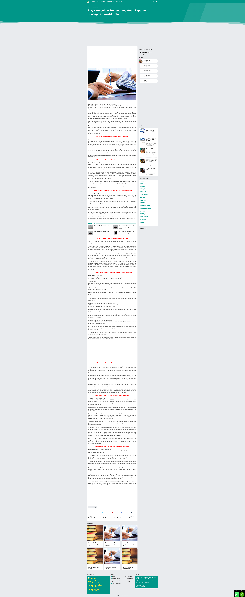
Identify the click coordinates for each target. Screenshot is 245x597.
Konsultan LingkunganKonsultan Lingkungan (116, 580)
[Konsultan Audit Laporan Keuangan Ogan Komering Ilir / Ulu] (129, 533)
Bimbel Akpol (109, 1)
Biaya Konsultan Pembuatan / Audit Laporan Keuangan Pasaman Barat (99, 518)
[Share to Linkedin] (122, 512)
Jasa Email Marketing (129, 576)
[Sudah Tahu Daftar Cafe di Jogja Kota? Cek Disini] (142, 161)
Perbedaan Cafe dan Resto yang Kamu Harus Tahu (151, 150)
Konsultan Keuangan (93, 507)
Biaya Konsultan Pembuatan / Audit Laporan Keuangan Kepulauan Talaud (127, 232)
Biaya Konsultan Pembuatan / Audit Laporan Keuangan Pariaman (111, 567)
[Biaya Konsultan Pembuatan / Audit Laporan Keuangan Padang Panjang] (129, 556)
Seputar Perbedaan (128, 581)
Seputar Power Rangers (116, 583)
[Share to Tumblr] (131, 512)
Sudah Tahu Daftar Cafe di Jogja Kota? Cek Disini (151, 160)
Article (113, 576)
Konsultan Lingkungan (129, 578)
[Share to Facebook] (93, 512)
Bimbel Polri (118, 1)
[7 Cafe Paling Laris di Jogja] (142, 170)
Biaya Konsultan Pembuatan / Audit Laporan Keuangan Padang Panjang (128, 567)
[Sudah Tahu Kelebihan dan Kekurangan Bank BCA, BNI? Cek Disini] (142, 140)
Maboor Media (126, 595)
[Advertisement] (122, 35)
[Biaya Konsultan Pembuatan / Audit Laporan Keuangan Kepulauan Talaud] (115, 233)
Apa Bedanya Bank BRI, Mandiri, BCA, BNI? (151, 130)
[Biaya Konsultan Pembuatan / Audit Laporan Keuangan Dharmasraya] (90, 233)
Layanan (93, 1)
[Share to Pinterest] (112, 512)
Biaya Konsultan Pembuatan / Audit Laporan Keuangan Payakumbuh (125, 518)
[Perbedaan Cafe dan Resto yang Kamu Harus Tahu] (142, 150)
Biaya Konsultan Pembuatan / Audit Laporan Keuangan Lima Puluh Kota (101, 226)
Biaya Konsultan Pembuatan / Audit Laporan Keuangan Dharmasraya (101, 232)
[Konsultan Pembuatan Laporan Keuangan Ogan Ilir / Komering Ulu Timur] (95, 556)
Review (126, 580)
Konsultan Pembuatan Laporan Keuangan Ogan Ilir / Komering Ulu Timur (94, 567)
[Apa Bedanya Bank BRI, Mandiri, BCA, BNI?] (142, 131)
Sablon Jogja (151, 580)
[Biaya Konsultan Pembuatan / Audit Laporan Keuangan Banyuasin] (112, 533)
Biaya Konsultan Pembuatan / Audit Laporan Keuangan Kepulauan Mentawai (126, 227)
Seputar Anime (115, 581)
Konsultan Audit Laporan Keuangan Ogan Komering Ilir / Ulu (129, 544)
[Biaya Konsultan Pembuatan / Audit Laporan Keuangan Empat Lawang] (95, 533)
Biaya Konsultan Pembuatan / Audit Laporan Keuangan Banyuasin (111, 544)
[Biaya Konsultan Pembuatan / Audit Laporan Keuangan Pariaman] (112, 556)
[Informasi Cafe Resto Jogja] (88, 2)
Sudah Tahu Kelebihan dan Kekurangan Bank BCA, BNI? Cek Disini (151, 139)
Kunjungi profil (146, 61)
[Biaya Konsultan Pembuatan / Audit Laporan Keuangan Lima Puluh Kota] (90, 227)
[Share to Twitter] (103, 512)
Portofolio (103, 1)
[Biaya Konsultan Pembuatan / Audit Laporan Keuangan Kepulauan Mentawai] (115, 227)
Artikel (98, 1)
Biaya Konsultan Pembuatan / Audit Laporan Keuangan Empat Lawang (95, 544)
